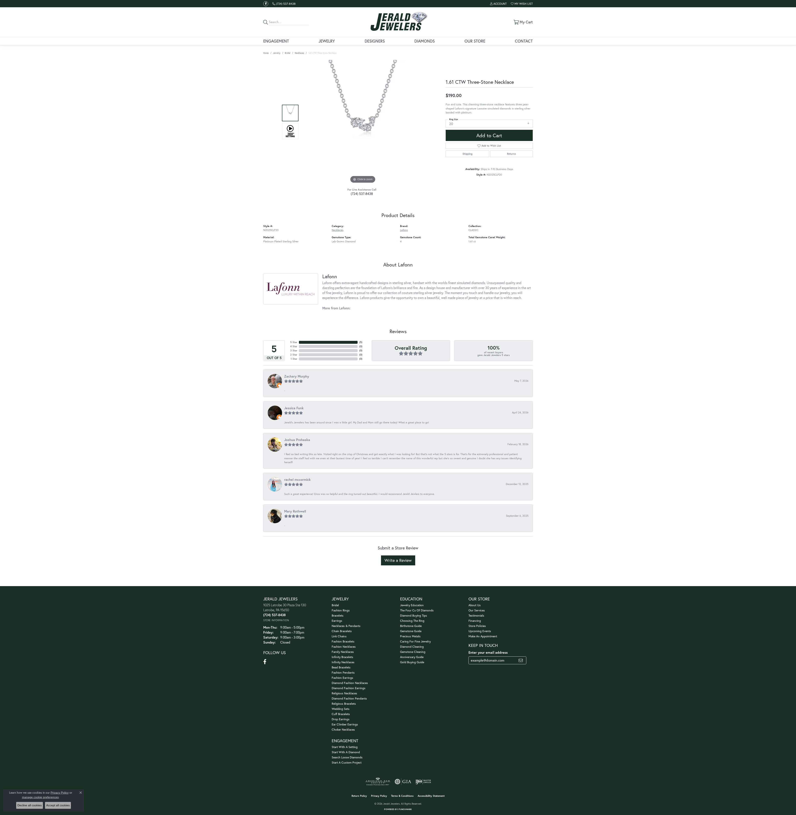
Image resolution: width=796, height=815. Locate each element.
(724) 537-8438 (362, 193)
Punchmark (405, 809)
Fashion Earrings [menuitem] (342, 678)
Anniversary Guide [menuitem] (411, 657)
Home (266, 53)
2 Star (293, 354)
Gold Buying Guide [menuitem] (412, 662)
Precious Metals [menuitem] (410, 636)
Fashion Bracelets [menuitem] (343, 641)
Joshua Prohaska (297, 439)
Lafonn (404, 230)
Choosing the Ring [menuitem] (412, 621)
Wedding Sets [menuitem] (340, 709)
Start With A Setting (345, 747)
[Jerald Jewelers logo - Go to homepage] (398, 22)
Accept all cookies (58, 805)
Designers (375, 41)
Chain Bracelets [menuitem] (342, 631)
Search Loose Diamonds (347, 757)
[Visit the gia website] (403, 781)
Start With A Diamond (346, 752)
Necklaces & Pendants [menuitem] (346, 626)
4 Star (293, 346)
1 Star (294, 358)
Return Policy (359, 795)
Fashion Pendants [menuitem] (343, 672)
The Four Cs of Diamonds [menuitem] (417, 610)
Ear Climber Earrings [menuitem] (345, 724)
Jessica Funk (294, 408)
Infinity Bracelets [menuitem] (342, 657)
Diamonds (424, 41)
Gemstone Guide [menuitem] (410, 631)
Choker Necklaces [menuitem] (343, 729)
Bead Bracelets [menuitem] (341, 667)
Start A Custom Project (347, 762)
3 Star (293, 350)
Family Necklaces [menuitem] (343, 652)
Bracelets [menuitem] (337, 615)
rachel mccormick (297, 479)
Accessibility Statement (431, 795)
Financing (474, 621)
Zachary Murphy (296, 376)
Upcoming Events (479, 631)
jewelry (276, 53)
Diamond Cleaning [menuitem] (412, 647)
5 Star (293, 342)
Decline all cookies (29, 805)
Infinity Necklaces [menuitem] (343, 662)
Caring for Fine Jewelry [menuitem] (415, 641)
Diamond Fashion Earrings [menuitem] (348, 688)
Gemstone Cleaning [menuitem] (412, 652)
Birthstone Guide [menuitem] (411, 626)
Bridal (287, 53)
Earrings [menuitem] (337, 621)
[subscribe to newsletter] (520, 660)
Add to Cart (489, 135)
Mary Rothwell (295, 511)
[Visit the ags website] (378, 781)
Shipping (467, 153)
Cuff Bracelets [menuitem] (341, 714)
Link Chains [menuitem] (339, 636)
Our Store (475, 41)
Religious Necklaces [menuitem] (344, 693)
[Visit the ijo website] (423, 781)
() (360, 342)
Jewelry (327, 41)
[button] (498, 3)
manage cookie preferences (40, 797)
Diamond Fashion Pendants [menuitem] (349, 698)
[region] (363, 122)
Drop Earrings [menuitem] (340, 719)
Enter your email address (488, 652)
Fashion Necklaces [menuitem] (344, 647)
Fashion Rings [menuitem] (341, 610)
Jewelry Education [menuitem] (412, 605)
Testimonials (476, 615)
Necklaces (299, 53)
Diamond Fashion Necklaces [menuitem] (350, 683)
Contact (524, 41)
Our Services (476, 610)
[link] (284, 3)
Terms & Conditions (402, 795)
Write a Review (398, 560)
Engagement (276, 41)
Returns (511, 153)
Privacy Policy (379, 795)
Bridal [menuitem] (335, 605)
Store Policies (477, 626)
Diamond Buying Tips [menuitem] (413, 615)
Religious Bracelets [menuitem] (344, 704)
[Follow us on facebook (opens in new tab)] (265, 3)
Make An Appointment (482, 636)
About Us (474, 605)
